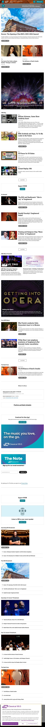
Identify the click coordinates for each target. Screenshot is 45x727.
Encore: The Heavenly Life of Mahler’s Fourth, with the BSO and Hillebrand (19, 555)
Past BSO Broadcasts (6, 561)
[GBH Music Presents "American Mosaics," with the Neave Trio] (11, 261)
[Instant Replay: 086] (9, 170)
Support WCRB (22, 186)
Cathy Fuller (3, 64)
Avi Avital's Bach (7, 695)
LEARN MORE (22, 422)
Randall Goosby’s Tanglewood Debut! (28, 214)
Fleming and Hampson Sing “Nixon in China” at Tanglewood (30, 233)
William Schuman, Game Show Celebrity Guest (28, 117)
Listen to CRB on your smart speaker (22, 519)
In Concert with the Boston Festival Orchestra (13, 654)
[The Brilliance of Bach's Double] (32, 50)
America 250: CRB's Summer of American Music (22, 103)
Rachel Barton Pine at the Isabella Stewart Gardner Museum (16, 627)
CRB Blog (3, 112)
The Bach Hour (24, 59)
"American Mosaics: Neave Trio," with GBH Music (14, 619)
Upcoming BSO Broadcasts (8, 527)
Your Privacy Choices (32, 723)
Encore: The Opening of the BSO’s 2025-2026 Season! (20, 34)
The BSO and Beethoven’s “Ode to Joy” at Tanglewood (30, 198)
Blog (2, 59)
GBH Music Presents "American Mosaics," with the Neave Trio (9, 269)
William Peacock (20, 155)
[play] (3, 5)
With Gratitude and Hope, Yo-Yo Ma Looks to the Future (30, 135)
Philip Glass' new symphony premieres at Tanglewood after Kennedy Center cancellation (29, 342)
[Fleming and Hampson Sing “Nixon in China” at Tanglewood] (9, 235)
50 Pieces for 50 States (26, 153)
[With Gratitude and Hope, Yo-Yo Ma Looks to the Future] (9, 136)
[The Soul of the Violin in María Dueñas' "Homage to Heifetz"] (11, 50)
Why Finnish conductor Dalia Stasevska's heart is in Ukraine (29, 324)
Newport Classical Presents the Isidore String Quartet (15, 623)
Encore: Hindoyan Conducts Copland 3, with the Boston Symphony (17, 551)
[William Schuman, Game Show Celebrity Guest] (9, 118)
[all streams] (43, 5)
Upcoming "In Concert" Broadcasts (10, 598)
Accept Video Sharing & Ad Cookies (10, 723)
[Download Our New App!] (22, 436)
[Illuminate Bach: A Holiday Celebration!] (33, 261)
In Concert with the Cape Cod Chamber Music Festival (15, 662)
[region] (21, 715)
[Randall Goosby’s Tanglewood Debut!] (9, 216)
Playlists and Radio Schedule (22, 405)
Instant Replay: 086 (25, 169)
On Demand (4, 194)
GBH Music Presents (6, 253)
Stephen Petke (20, 120)
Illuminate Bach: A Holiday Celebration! (33, 269)
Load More (22, 179)
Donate (40, 1)
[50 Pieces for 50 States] (9, 155)
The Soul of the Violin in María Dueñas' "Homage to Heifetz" (9, 61)
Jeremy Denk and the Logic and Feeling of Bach (14, 699)
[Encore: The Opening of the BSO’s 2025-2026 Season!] (22, 20)
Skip (23, 723)
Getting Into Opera (7, 309)
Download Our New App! (22, 417)
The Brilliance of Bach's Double (30, 61)
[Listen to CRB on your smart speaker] (22, 511)
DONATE (22, 189)
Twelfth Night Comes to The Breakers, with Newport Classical (17, 658)
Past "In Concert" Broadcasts (8, 632)
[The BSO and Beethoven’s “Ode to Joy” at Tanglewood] (9, 200)
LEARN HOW (22, 522)
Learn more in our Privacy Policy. (27, 720)
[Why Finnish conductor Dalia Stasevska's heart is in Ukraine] (9, 326)
